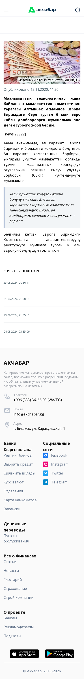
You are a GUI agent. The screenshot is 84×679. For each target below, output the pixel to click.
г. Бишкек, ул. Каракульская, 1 (39, 428)
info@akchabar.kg (28, 414)
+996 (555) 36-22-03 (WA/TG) (37, 399)
